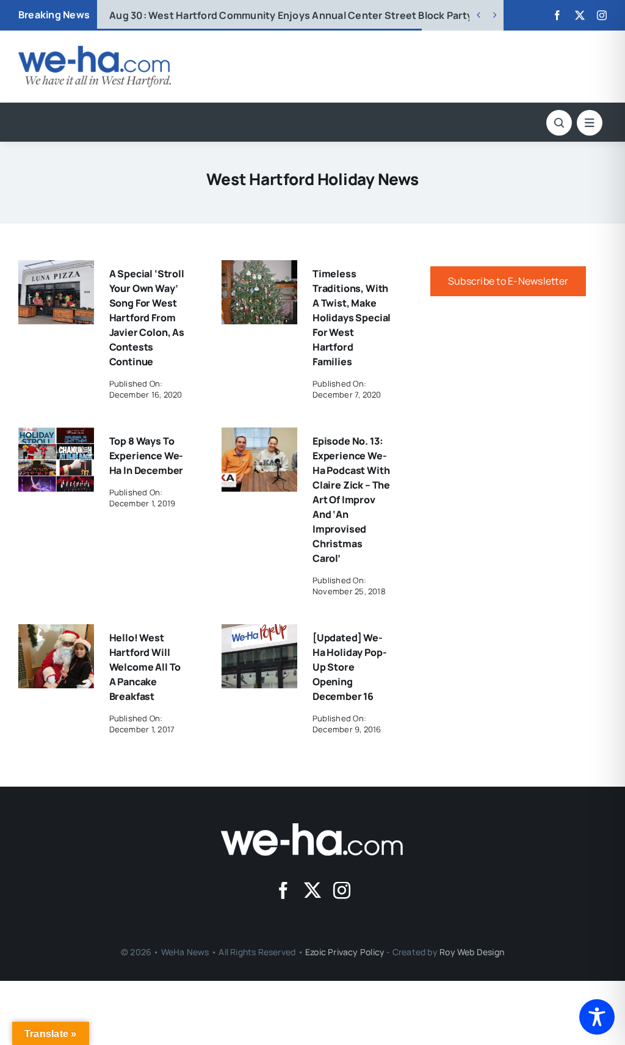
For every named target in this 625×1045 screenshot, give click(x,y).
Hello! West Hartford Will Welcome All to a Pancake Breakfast (145, 667)
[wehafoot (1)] (312, 828)
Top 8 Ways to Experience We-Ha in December (146, 455)
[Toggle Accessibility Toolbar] (597, 1017)
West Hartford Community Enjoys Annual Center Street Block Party (290, 15)
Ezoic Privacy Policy (345, 952)
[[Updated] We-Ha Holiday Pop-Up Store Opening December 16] (259, 632)
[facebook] (557, 15)
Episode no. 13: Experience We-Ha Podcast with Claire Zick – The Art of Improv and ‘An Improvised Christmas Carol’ (351, 499)
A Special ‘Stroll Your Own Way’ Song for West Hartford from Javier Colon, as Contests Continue (146, 317)
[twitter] (580, 15)
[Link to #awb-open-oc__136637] (559, 123)
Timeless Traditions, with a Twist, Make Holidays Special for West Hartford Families (351, 317)
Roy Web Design (471, 952)
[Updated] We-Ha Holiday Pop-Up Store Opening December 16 (349, 667)
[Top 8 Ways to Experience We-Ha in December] (56, 436)
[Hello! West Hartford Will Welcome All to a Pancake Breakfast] (56, 632)
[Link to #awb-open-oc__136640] (589, 123)
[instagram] (602, 15)
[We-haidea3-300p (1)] (94, 50)
